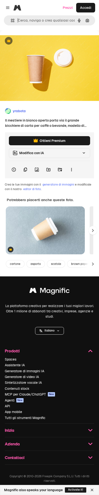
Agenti (14, 400)
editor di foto (32, 189)
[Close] (92, 490)
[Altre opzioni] (71, 170)
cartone (15, 264)
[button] (49, 331)
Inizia (9, 430)
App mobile (13, 412)
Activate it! (75, 490)
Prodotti (12, 350)
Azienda (12, 443)
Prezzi (68, 8)
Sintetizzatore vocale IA (23, 382)
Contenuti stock (17, 388)
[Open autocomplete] (10, 20)
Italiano (49, 330)
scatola (56, 264)
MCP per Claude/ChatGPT (29, 394)
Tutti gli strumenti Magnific (25, 418)
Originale (31, 41)
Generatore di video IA (22, 377)
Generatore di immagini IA (24, 371)
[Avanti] (92, 230)
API (7, 406)
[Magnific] (49, 291)
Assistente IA (15, 365)
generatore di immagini (58, 184)
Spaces (10, 359)
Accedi (85, 8)
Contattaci (15, 457)
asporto (36, 264)
